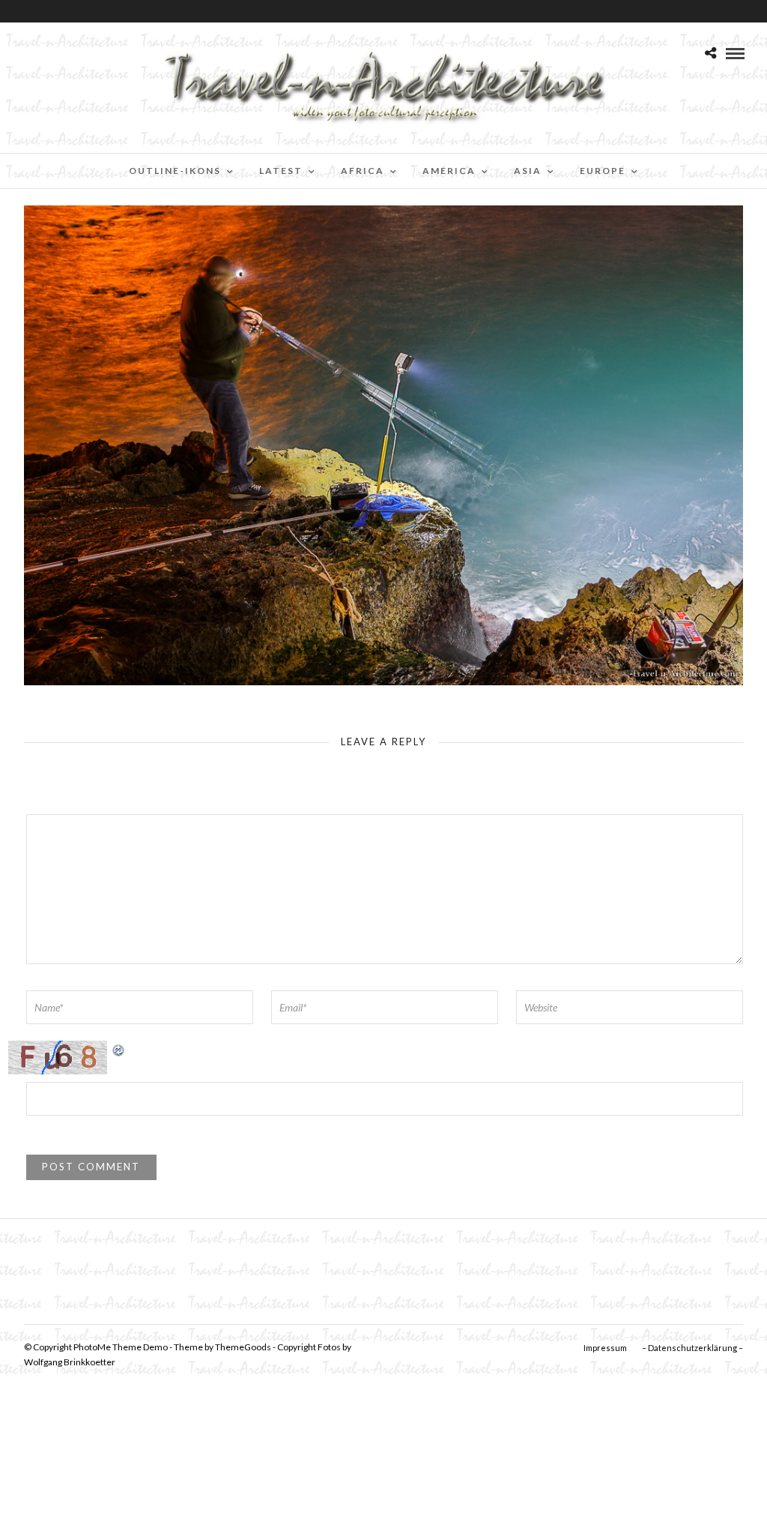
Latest (281, 170)
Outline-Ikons (175, 170)
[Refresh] (119, 1048)
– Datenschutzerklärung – (692, 1348)
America (449, 170)
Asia (528, 170)
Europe (602, 170)
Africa (362, 170)
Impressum (605, 1348)
